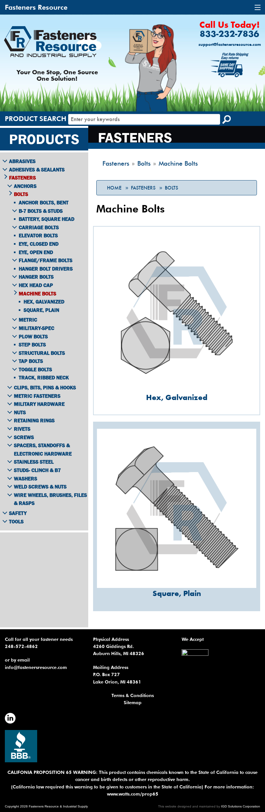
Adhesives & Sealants (37, 169)
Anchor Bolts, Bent (44, 202)
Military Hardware (39, 404)
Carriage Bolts (39, 227)
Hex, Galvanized (44, 301)
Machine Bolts (37, 293)
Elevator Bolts (38, 235)
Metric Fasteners (37, 396)
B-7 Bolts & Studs (41, 211)
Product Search (35, 119)
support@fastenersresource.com (229, 45)
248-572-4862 (21, 646)
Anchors (25, 186)
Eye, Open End (36, 252)
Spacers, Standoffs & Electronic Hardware (43, 449)
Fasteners (143, 187)
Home (114, 187)
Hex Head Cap (36, 285)
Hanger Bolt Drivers (46, 269)
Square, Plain (41, 310)
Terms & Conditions (132, 695)
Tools (16, 521)
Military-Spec (36, 328)
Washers (25, 478)
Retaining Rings (34, 420)
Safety (17, 513)
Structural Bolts (42, 353)
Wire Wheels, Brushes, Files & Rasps (50, 499)
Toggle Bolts (35, 369)
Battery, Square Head (46, 219)
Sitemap (133, 702)
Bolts (171, 187)
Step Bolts (32, 344)
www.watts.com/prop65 (132, 794)
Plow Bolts (33, 336)
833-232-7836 (229, 34)
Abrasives (22, 161)
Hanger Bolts (36, 277)
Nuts (20, 412)
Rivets (22, 429)
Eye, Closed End (38, 244)
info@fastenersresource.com (36, 667)
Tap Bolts (31, 361)
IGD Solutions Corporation (240, 806)
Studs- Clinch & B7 (37, 470)
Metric (28, 320)
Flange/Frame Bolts (45, 260)
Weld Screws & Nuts (40, 486)
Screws (24, 437)
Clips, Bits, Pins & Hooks (45, 387)
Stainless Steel (34, 462)
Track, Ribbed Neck (44, 377)
